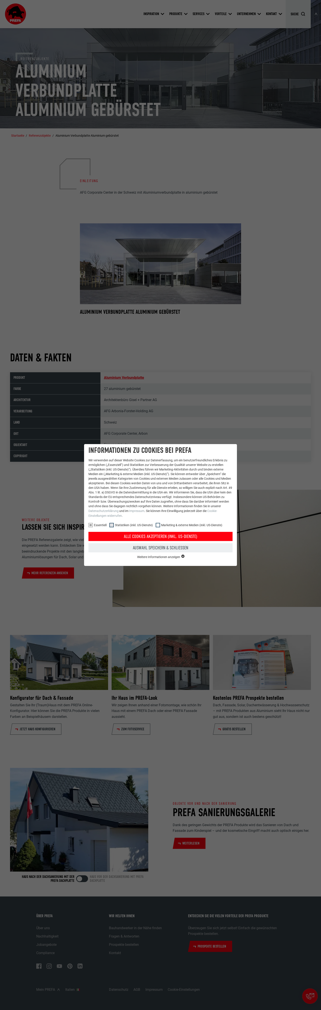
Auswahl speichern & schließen (160, 548)
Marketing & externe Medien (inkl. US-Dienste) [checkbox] (191, 525)
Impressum (136, 511)
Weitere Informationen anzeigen (159, 557)
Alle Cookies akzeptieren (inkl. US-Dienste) (160, 536)
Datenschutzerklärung (103, 511)
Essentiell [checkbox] (100, 525)
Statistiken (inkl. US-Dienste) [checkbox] (134, 525)
